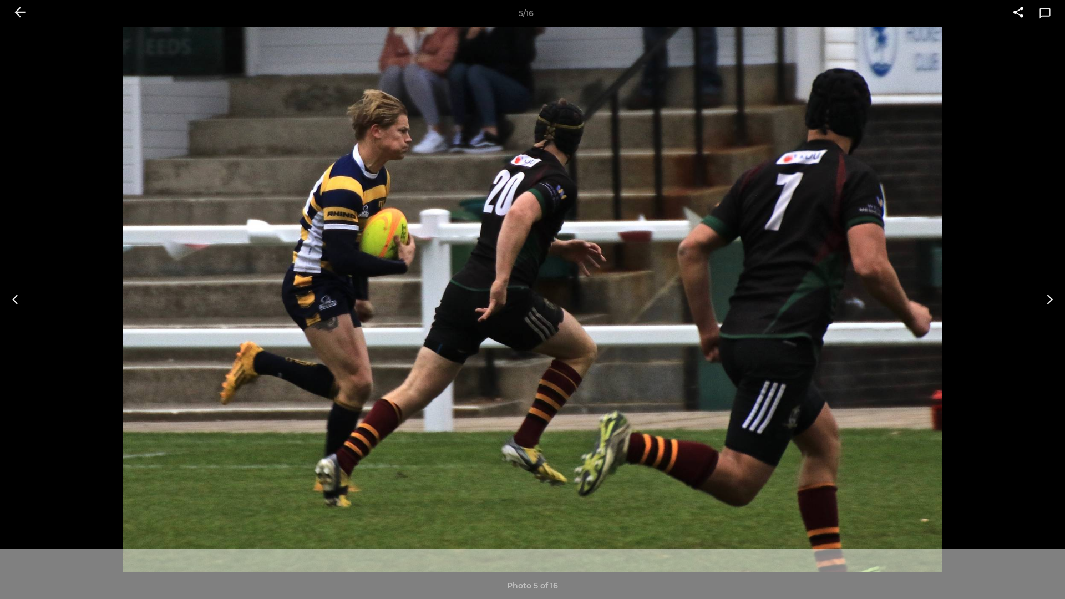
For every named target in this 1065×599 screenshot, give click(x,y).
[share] (1018, 13)
